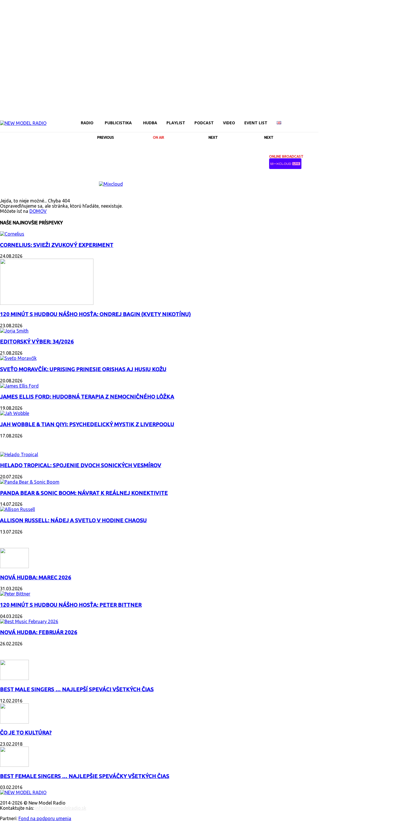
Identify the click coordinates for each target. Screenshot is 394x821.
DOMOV (38, 211)
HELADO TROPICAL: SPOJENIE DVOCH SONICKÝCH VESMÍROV (80, 465)
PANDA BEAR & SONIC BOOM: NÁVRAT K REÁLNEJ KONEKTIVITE (84, 493)
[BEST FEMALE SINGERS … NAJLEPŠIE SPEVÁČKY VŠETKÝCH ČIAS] (14, 765)
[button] (311, 122)
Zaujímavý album (22, 443)
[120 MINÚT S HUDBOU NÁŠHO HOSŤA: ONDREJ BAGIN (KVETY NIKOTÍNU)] (46, 303)
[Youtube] (380, 118)
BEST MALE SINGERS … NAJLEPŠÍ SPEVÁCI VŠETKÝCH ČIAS (77, 689)
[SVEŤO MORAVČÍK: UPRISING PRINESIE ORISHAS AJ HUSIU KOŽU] (18, 358)
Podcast (11, 539)
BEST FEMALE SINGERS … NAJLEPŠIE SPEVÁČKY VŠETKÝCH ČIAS (84, 776)
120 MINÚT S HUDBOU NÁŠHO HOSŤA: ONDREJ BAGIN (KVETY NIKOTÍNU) (95, 314)
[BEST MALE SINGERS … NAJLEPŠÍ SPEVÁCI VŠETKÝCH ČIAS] (14, 678)
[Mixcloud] (390, 118)
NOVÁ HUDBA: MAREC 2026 (35, 577)
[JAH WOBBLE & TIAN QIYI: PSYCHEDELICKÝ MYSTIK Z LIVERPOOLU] (14, 413)
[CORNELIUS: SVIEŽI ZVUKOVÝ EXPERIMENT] (12, 233)
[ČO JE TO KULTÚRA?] (14, 721)
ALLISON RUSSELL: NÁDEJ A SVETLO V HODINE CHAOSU (73, 520)
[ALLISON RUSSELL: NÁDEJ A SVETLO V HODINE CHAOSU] (17, 509)
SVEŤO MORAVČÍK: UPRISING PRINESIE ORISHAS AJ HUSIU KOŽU (83, 369)
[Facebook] (321, 118)
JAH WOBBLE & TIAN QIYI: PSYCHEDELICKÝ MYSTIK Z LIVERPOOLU (87, 424)
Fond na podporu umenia (44, 818)
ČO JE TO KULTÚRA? (26, 733)
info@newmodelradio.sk (60, 808)
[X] (370, 118)
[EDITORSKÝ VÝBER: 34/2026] (14, 330)
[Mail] (341, 118)
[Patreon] (351, 118)
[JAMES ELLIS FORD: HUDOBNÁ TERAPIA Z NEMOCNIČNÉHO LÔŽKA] (19, 385)
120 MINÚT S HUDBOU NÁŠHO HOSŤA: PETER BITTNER (71, 605)
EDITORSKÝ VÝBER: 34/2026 (37, 342)
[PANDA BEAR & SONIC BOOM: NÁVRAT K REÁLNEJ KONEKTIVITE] (29, 481)
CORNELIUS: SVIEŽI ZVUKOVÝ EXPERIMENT (56, 245)
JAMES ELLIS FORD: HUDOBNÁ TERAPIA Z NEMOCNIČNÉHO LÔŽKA (87, 397)
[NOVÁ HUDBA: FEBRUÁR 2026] (29, 621)
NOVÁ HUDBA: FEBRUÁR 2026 (38, 632)
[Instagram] (331, 118)
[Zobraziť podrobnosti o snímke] (111, 184)
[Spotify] (361, 118)
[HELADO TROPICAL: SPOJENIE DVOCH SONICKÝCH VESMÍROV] (19, 454)
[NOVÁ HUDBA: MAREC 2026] (14, 566)
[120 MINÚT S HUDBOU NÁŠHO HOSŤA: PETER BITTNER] (15, 593)
